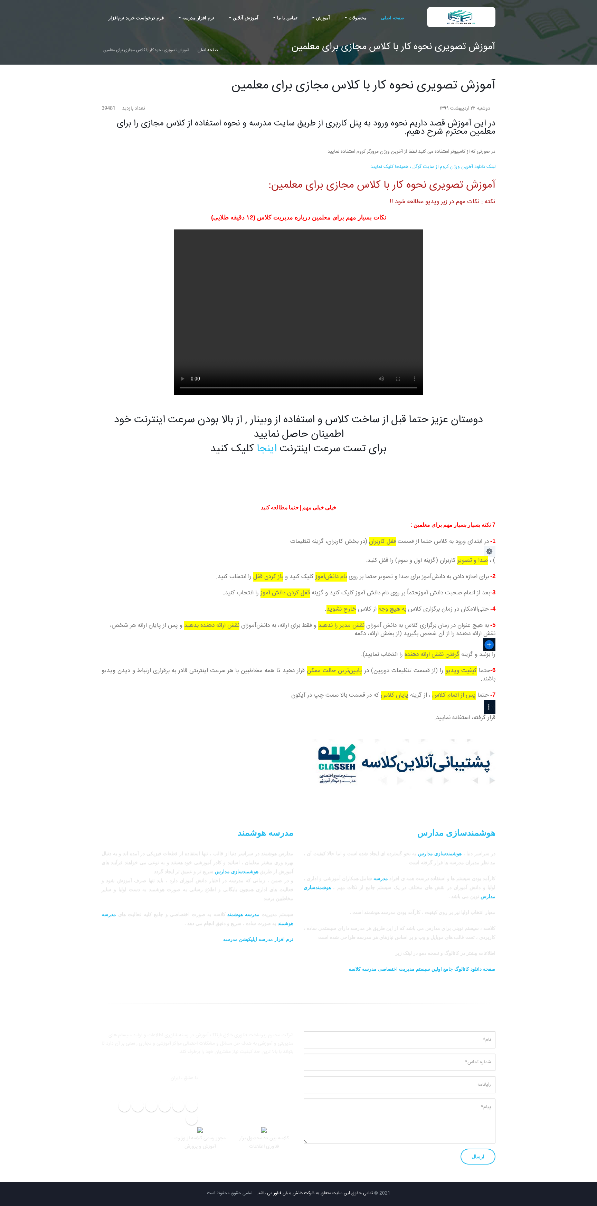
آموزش (323, 17)
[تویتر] (178, 1106)
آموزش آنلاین (245, 17)
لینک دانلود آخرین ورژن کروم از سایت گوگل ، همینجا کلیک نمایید (432, 167)
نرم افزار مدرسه (198, 17)
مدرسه (380, 878)
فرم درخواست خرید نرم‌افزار (136, 17)
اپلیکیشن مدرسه (240, 939)
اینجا (267, 449)
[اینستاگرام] (165, 1106)
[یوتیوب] (192, 1119)
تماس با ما (287, 17)
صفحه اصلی (392, 17)
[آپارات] (124, 1106)
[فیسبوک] (138, 1106)
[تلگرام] (192, 1106)
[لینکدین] (151, 1106)
